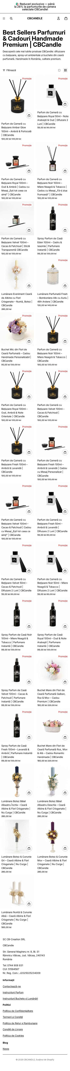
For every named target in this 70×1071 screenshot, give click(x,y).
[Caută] (11, 18)
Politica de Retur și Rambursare (20, 1023)
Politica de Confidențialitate (18, 1011)
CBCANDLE (29, 1059)
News (6, 1048)
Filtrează (11, 70)
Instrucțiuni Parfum (13, 992)
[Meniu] (4, 18)
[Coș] (66, 18)
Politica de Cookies (13, 1035)
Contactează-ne (12, 986)
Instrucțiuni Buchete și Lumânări (20, 998)
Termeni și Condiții (13, 1017)
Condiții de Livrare (13, 1029)
